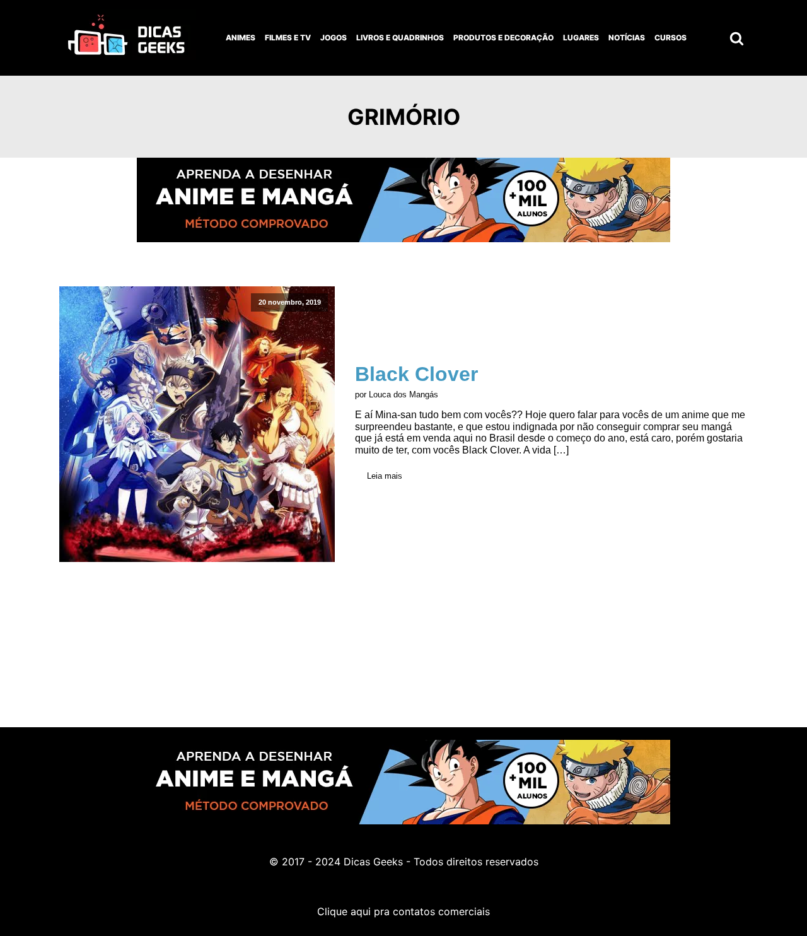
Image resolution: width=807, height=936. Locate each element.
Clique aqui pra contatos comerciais (403, 911)
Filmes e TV (288, 37)
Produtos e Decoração (503, 37)
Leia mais (384, 476)
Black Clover (416, 374)
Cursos (670, 37)
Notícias (626, 37)
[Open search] (737, 38)
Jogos (333, 37)
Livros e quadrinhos (400, 37)
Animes (240, 37)
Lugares (581, 37)
